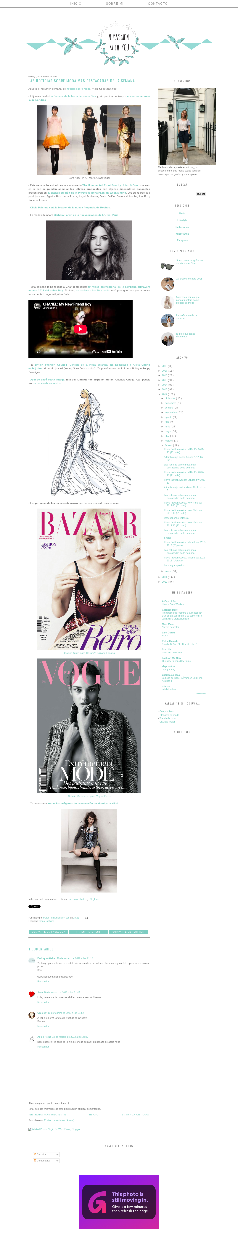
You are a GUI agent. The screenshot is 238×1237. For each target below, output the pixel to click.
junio (168, 426)
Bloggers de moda (169, 715)
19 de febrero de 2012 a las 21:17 (75, 958)
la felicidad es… (170, 689)
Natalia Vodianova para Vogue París (89, 796)
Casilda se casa (171, 675)
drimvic (166, 686)
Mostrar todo (201, 694)
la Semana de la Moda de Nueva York (73, 96)
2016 (165, 375)
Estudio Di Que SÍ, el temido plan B (179, 644)
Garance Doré (170, 609)
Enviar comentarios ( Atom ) (59, 1120)
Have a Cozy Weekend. (174, 604)
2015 (165, 380)
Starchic (166, 649)
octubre (169, 407)
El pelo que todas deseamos (185, 335)
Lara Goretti (169, 632)
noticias (50, 921)
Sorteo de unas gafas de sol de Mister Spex (189, 262)
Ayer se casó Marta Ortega (47, 379)
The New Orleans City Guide (176, 661)
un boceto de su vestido (47, 383)
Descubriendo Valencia (176, 518)
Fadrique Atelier (46, 958)
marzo (168, 440)
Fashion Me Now (171, 658)
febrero (169, 445)
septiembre (171, 412)
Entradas (41, 1154)
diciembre (170, 398)
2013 (165, 389)
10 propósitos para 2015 (189, 278)
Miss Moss (168, 624)
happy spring (168, 669)
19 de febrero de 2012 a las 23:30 (70, 1036)
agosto (169, 417)
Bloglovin (94, 899)
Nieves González (170, 627)
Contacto (158, 3)
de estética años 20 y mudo (93, 290)
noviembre (171, 403)
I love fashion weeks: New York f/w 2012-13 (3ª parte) (183, 504)
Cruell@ (42, 1013)
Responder (43, 981)
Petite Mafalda (170, 641)
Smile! (167, 537)
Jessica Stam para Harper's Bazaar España (89, 652)
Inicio (75, 3)
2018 (165, 366)
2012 (165, 394)
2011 (165, 577)
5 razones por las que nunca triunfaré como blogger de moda (188, 300)
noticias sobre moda (78, 88)
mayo (168, 431)
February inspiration (174, 565)
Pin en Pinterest (88, 932)
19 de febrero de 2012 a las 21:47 (62, 992)
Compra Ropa (167, 711)
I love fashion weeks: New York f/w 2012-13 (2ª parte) (183, 512)
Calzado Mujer (167, 721)
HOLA (165, 635)
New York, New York (172, 652)
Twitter (83, 899)
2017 (165, 370)
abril (167, 436)
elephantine (168, 666)
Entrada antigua (135, 1114)
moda (42, 921)
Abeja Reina (44, 1036)
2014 (165, 384)
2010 (165, 581)
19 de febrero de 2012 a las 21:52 (66, 1013)
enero (168, 571)
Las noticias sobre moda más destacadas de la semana (180, 466)
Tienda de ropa (168, 718)
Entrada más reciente (47, 1114)
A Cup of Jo (169, 601)
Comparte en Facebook (48, 932)
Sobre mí (114, 3)
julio (167, 421)
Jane (40, 992)
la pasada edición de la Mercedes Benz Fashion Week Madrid (86, 192)
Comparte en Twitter (128, 932)
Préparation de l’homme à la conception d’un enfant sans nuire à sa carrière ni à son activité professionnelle (182, 616)
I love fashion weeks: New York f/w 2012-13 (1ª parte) (183, 524)
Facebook (72, 899)
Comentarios (43, 1160)
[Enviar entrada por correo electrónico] (86, 917)
